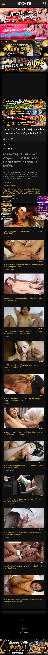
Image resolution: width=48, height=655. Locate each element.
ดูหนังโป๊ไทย (14, 191)
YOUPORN (24, 624)
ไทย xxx (5, 195)
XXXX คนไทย (35, 189)
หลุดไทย (32, 193)
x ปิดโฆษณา (6, 219)
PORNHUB (24, 620)
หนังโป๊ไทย (12, 185)
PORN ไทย (9, 189)
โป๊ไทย (38, 193)
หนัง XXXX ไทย (23, 191)
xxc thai (22, 189)
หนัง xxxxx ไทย (32, 191)
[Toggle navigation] (3, 3)
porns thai (17, 189)
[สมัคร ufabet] (24, 106)
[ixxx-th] (24, 3)
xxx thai (28, 189)
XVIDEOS (24, 628)
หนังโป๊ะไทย (19, 193)
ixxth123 (9, 182)
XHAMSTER (24, 632)
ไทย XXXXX (11, 195)
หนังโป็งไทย (11, 193)
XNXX (24, 636)
